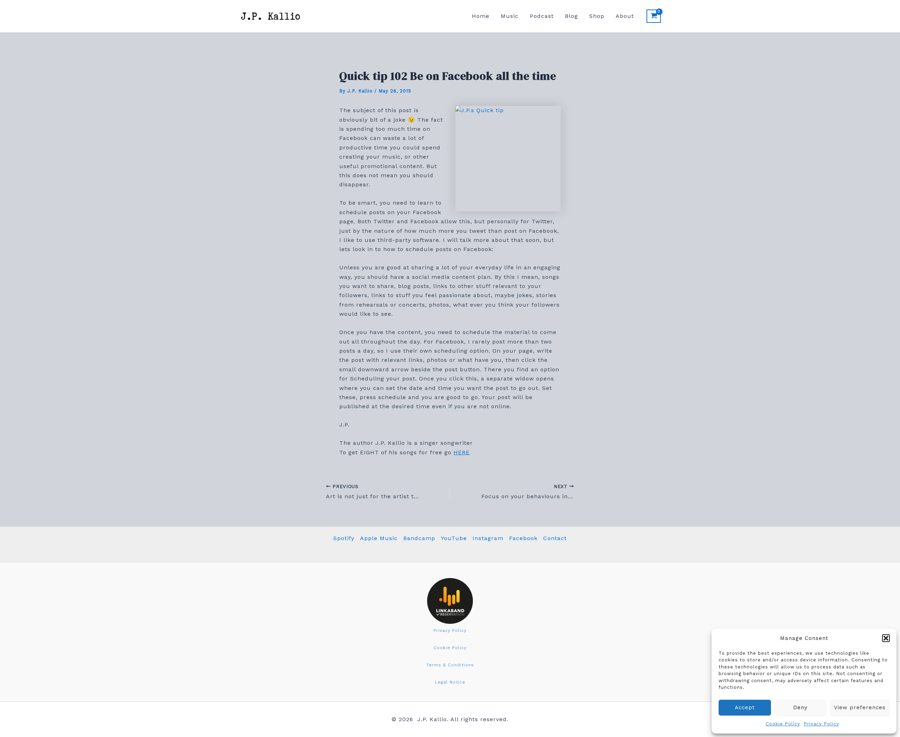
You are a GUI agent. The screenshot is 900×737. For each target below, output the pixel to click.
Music (510, 16)
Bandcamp (419, 538)
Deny (800, 707)
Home (480, 16)
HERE (462, 452)
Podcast (542, 16)
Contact (555, 538)
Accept (745, 707)
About (625, 16)
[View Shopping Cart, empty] (654, 16)
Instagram (487, 538)
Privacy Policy (821, 723)
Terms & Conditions (450, 664)
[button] (885, 638)
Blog (571, 16)
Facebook (523, 538)
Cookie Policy (783, 723)
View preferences (860, 707)
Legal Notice (450, 682)
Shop (596, 16)
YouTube (454, 538)
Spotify (343, 538)
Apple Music (379, 538)
